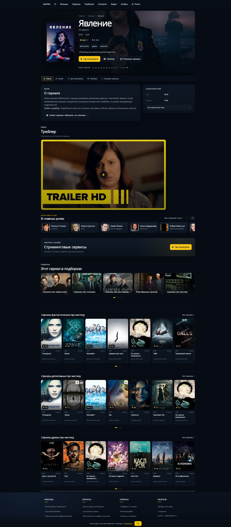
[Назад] (187, 218)
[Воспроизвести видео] (103, 175)
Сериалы (76, 4)
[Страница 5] (122, 297)
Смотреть (102, 4)
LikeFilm (46, 4)
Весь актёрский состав (172, 218)
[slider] (105, 67)
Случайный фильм (52, 511)
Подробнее (128, 523)
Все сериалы (187, 315)
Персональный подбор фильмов (58, 516)
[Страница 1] (114, 297)
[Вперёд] (192, 218)
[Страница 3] (118, 297)
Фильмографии (126, 511)
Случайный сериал (91, 511)
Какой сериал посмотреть (93, 506)
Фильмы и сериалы (128, 516)
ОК (138, 523)
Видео (114, 4)
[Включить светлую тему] (55, 4)
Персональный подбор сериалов (96, 516)
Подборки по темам (128, 506)
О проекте (162, 511)
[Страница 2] (116, 297)
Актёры (124, 4)
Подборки (89, 4)
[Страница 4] (120, 297)
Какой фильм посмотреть (55, 506)
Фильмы (64, 4)
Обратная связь (166, 506)
